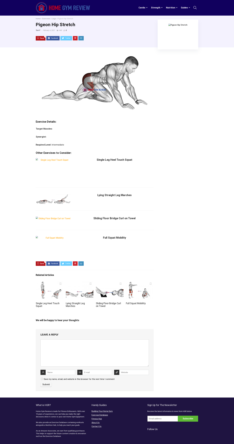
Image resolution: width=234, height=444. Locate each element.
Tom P (38, 30)
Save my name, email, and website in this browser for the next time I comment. (79, 379)
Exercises (46, 18)
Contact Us (96, 426)
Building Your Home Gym (102, 411)
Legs (54, 18)
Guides (184, 7)
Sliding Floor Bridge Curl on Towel (114, 218)
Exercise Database (100, 415)
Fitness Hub (97, 419)
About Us (96, 423)
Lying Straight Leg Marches (114, 195)
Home (38, 18)
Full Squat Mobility (114, 237)
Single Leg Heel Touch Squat (114, 159)
